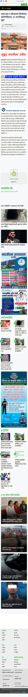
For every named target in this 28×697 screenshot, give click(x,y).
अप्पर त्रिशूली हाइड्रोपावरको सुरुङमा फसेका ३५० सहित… (14, 225)
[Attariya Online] (6, 8)
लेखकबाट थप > (14, 182)
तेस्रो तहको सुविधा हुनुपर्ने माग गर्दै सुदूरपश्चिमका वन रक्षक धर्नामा (6, 485)
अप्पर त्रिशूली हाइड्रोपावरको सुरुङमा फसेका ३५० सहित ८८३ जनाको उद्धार (21, 332)
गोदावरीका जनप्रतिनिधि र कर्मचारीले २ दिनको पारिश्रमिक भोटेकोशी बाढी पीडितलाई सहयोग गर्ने (7, 465)
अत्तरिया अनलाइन (8, 25)
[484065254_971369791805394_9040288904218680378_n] (14, 270)
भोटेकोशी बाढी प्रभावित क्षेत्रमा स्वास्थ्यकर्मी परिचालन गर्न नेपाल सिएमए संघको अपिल (7, 366)
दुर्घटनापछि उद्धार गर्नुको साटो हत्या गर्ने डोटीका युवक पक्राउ (12, 605)
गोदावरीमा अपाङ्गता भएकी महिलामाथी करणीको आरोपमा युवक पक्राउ (12, 577)
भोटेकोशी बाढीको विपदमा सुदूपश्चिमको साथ (6, 349)
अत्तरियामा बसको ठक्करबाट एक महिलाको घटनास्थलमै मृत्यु (13, 549)
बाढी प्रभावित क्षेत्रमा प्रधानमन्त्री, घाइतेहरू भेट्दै (13, 246)
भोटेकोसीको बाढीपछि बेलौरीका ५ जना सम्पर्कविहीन (20, 349)
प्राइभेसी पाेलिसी (17, 664)
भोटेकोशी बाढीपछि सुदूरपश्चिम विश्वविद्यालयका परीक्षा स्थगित (20, 463)
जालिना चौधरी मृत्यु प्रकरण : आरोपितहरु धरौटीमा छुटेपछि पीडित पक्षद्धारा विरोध (12, 521)
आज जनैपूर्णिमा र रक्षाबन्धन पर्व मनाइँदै (12, 206)
